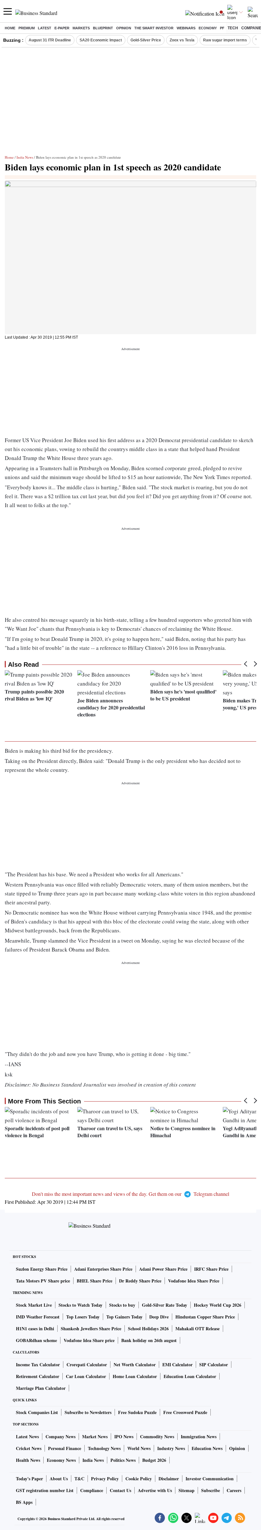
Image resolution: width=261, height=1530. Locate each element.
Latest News (27, 1436)
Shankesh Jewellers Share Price (91, 1328)
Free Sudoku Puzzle (137, 1412)
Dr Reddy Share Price (140, 1280)
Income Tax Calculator (38, 1364)
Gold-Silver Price (145, 40)
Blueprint (103, 28)
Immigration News (198, 1436)
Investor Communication (210, 1478)
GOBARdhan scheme (36, 1340)
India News (25, 157)
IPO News (123, 1436)
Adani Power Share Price (163, 1269)
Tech (233, 28)
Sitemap (186, 1490)
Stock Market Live (34, 1305)
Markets (81, 28)
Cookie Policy (138, 1478)
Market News (95, 1436)
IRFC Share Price (211, 1269)
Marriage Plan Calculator (41, 1388)
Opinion (123, 28)
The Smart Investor (153, 28)
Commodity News (157, 1436)
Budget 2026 (154, 1460)
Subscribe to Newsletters (88, 1412)
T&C (79, 1478)
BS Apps (24, 1502)
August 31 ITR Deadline (50, 40)
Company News (60, 1436)
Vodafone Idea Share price (89, 1340)
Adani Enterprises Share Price (103, 1269)
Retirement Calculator (37, 1376)
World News (139, 1448)
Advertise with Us (155, 1490)
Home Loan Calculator (135, 1376)
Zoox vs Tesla (182, 40)
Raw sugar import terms (225, 40)
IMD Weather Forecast (38, 1316)
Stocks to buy (122, 1305)
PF (222, 28)
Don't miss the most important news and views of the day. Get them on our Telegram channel (130, 1193)
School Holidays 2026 (148, 1328)
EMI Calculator (177, 1364)
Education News (207, 1448)
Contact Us (120, 1490)
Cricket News (28, 1448)
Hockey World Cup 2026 (217, 1305)
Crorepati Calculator (87, 1364)
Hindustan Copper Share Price (205, 1316)
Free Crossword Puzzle (185, 1412)
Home (10, 28)
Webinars (186, 28)
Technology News (104, 1448)
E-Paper (61, 28)
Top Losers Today (83, 1316)
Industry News (171, 1448)
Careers (234, 1490)
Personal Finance (64, 1448)
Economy (208, 28)
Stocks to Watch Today (80, 1305)
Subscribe (210, 1490)
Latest (44, 28)
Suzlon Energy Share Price (41, 1269)
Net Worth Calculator (135, 1364)
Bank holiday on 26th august (149, 1340)
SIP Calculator (213, 1364)
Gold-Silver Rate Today (164, 1305)
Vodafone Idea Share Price (193, 1280)
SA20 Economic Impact (101, 40)
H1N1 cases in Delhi (35, 1328)
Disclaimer (169, 1478)
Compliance (91, 1490)
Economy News (61, 1460)
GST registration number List (45, 1490)
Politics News (123, 1460)
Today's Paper (29, 1478)
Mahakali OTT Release (197, 1328)
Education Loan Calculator (190, 1376)
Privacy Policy (105, 1478)
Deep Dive (159, 1316)
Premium (26, 28)
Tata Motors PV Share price (43, 1280)
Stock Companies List (37, 1412)
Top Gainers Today (124, 1316)
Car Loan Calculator (86, 1376)
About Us (59, 1478)
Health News (28, 1460)
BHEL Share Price (94, 1280)
